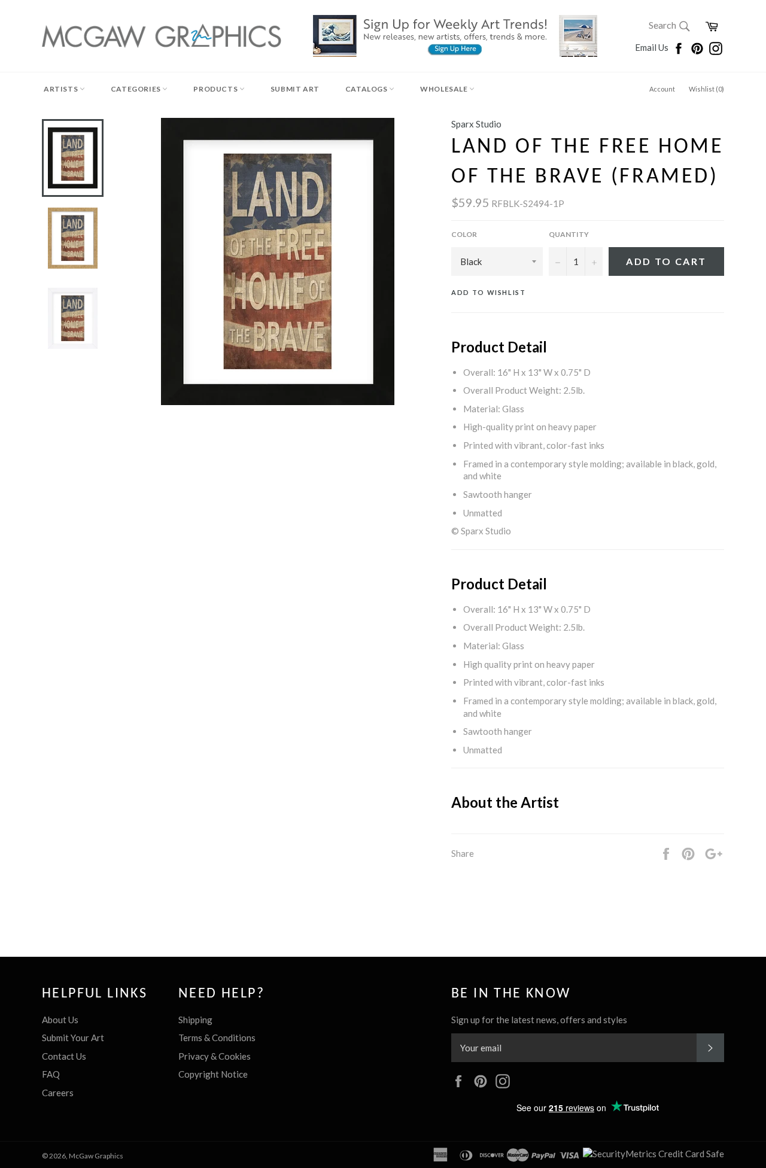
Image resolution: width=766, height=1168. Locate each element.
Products (216, 88)
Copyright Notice (213, 1074)
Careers (58, 1092)
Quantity (569, 234)
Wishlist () (706, 89)
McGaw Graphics (96, 1155)
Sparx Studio (476, 123)
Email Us (652, 47)
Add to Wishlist (488, 292)
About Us (60, 1019)
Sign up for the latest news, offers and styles (539, 1019)
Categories (137, 88)
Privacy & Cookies (214, 1056)
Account (662, 89)
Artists (62, 88)
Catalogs (367, 88)
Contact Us (64, 1056)
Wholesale (444, 88)
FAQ (51, 1074)
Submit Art (295, 88)
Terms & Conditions (217, 1037)
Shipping (195, 1019)
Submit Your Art (73, 1037)
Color (464, 234)
